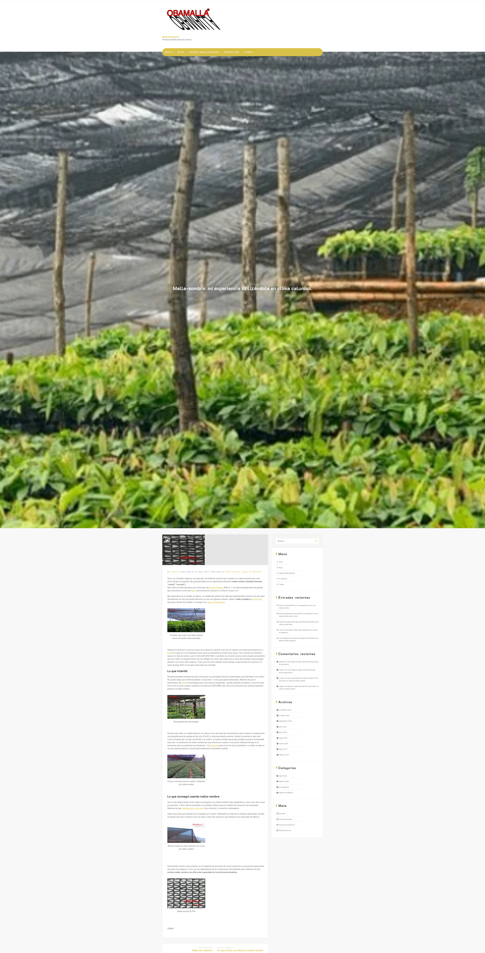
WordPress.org (285, 830)
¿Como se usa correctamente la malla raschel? (296, 678)
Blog (181, 52)
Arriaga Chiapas (216, 587)
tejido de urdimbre (251, 571)
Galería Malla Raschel (204, 52)
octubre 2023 (284, 715)
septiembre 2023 (285, 721)
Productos (231, 52)
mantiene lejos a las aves (193, 808)
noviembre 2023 (285, 710)
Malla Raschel (170, 36)
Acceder (282, 814)
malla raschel (232, 571)
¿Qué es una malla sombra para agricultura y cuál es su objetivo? (298, 631)
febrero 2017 (284, 755)
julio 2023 (282, 727)
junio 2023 (283, 732)
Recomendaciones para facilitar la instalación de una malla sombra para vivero (298, 615)
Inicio (169, 52)
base (193, 590)
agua (184, 683)
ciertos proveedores (216, 602)
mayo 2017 (283, 749)
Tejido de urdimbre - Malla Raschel (291, 686)
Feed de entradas (285, 819)
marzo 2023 (283, 744)
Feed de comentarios (287, 825)
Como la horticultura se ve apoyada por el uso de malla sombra (297, 606)
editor (176, 571)
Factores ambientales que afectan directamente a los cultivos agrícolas (299, 623)
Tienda (248, 52)
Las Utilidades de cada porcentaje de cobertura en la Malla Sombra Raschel (298, 639)
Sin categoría (284, 787)
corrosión (214, 745)
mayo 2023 (283, 738)
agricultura (283, 776)
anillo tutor (257, 599)
